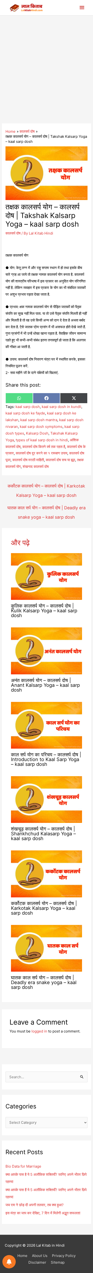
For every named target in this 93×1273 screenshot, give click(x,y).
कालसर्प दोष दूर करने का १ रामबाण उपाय (41, 453)
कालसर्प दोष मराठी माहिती (28, 460)
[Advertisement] (46, 64)
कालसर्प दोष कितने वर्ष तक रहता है (43, 446)
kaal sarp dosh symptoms (41, 426)
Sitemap (58, 1262)
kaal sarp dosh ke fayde (25, 413)
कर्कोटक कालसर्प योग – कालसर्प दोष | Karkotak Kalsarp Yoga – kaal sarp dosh (46, 487)
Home (22, 1255)
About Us (39, 1255)
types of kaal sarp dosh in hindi (42, 440)
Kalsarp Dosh (37, 433)
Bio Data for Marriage (23, 1166)
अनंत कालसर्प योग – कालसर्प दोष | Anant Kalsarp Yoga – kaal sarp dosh (45, 685)
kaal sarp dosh (28, 406)
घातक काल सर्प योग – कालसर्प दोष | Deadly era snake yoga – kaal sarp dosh (46, 509)
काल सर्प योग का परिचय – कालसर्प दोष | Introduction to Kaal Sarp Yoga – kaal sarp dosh (46, 759)
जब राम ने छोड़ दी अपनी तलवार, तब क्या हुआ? (34, 1205)
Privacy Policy (64, 1255)
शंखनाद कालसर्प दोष (36, 466)
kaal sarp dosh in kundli (61, 406)
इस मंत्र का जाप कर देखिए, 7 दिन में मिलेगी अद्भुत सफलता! (42, 1213)
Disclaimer (37, 1262)
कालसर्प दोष (13, 233)
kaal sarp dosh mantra (38, 420)
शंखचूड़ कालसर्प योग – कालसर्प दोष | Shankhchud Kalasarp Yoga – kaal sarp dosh (43, 833)
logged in (39, 1031)
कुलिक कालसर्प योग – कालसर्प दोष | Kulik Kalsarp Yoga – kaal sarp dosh (44, 610)
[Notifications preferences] (9, 1261)
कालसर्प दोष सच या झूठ (60, 460)
